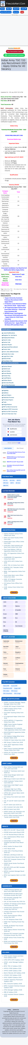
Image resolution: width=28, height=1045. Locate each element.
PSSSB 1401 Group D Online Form (14, 706)
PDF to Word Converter (10, 407)
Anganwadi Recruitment (10, 347)
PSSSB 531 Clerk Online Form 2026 (14, 740)
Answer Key (6, 375)
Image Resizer (7, 404)
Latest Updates (8, 448)
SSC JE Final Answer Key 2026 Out (14, 901)
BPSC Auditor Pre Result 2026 (13, 846)
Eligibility (6, 390)
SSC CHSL (12, 480)
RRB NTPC (5, 485)
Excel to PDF (14, 685)
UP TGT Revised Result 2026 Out (14, 834)
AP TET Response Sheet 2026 (13, 919)
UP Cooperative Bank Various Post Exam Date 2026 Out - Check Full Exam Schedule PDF (15, 309)
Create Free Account (14, 439)
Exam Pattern (7, 395)
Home (2, 8)
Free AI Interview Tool (9, 414)
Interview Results (8, 382)
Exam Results (7, 373)
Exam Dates (6, 371)
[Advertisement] (14, 30)
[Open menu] (9, 9)
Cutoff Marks (7, 378)
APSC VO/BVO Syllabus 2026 (13, 977)
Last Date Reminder (9, 385)
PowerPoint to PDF (7, 688)
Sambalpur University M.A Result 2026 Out (15, 466)
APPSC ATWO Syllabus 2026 (12, 968)
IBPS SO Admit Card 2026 (12, 809)
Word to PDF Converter (10, 411)
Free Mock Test (7, 361)
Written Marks (7, 380)
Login (22, 12)
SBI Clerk (18, 482)
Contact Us (16, 1009)
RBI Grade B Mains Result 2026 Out (14, 857)
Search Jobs (7, 340)
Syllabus (5, 393)
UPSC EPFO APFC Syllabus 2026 (14, 960)
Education (16, 12)
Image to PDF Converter (10, 409)
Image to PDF (17, 688)
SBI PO (12, 482)
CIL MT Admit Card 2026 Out (13, 804)
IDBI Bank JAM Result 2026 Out (13, 855)
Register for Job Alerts (10, 335)
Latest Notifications (5, 12)
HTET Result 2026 (9, 848)
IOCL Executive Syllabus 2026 (13, 983)
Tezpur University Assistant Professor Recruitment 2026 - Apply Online (14, 300)
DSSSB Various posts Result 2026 (14, 832)
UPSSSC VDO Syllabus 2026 (12, 975)
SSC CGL (5, 480)
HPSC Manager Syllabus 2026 (13, 990)
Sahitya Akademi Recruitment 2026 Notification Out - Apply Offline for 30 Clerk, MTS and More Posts (16, 323)
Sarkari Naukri (7, 344)
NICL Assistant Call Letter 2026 (13, 807)
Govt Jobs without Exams (10, 351)
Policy (9, 1009)
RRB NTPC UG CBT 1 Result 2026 (15, 461)
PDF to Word (6, 691)
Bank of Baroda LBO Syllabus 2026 (14, 973)
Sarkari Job (6, 342)
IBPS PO (19, 480)
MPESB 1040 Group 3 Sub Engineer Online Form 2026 (16, 457)
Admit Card (6, 369)
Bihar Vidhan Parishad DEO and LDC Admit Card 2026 (16, 470)
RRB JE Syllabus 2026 (10, 992)
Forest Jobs (6, 349)
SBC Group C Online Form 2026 (13, 742)
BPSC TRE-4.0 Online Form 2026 (14, 565)
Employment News (8, 337)
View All (14, 592)
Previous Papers (8, 400)
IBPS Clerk (5, 482)
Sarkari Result (7, 366)
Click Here (18, 276)
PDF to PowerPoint (7, 693)
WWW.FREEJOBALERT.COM (14, 135)
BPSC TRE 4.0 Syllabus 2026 (12, 966)
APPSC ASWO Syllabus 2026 (12, 970)
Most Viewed (20, 448)
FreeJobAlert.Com (15, 3)
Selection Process (8, 397)
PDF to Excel (14, 691)
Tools (4, 402)
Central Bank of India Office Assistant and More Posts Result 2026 (14, 842)
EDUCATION (7, 358)
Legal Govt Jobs (8, 356)
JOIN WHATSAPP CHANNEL (16, 55)
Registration (16, 274)
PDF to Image (17, 693)
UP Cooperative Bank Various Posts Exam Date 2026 (16, 452)
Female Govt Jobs (8, 354)
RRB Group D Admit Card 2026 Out (14, 779)
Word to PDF (6, 685)
